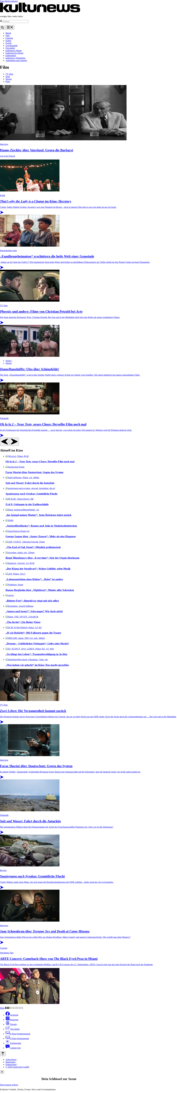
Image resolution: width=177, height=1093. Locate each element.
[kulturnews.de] (40, 12)
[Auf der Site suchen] (2, 28)
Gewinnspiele (12, 45)
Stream (9, 79)
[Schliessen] (2, 1072)
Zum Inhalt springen (9, 1)
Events (8, 43)
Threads (13, 1024)
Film (8, 35)
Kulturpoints (15, 1043)
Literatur (9, 38)
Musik (8, 33)
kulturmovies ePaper (14, 53)
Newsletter (10, 48)
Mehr (2, 1008)
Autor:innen (11, 1059)
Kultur (8, 40)
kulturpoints (11, 55)
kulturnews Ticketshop (15, 58)
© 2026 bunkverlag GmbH (17, 1067)
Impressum (10, 1062)
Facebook (14, 1015)
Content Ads (15, 1048)
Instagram (14, 1019)
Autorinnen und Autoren (16, 60)
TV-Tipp (9, 74)
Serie (8, 76)
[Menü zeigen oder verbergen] (10, 27)
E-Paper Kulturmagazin (20, 1034)
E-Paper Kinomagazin (19, 1038)
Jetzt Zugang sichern (9, 1085)
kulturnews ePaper (14, 50)
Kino (8, 81)
